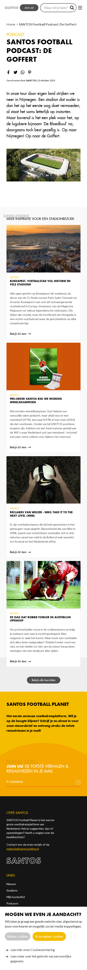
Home (11, 24)
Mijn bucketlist (15, 897)
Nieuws (11, 884)
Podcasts (12, 903)
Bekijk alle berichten (43, 680)
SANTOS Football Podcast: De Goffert (47, 24)
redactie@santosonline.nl (22, 848)
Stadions (12, 890)
